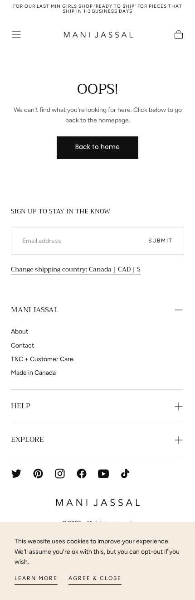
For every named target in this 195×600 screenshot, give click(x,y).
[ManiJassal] (97, 502)
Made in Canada (33, 373)
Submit (160, 240)
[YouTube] (103, 474)
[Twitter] (16, 474)
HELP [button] (20, 406)
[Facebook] (82, 474)
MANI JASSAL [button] (34, 310)
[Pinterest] (38, 474)
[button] (16, 34)
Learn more (36, 578)
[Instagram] (60, 474)
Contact (22, 345)
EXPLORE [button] (27, 439)
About (19, 331)
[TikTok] (125, 474)
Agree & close (95, 578)
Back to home (97, 146)
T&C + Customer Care (42, 359)
